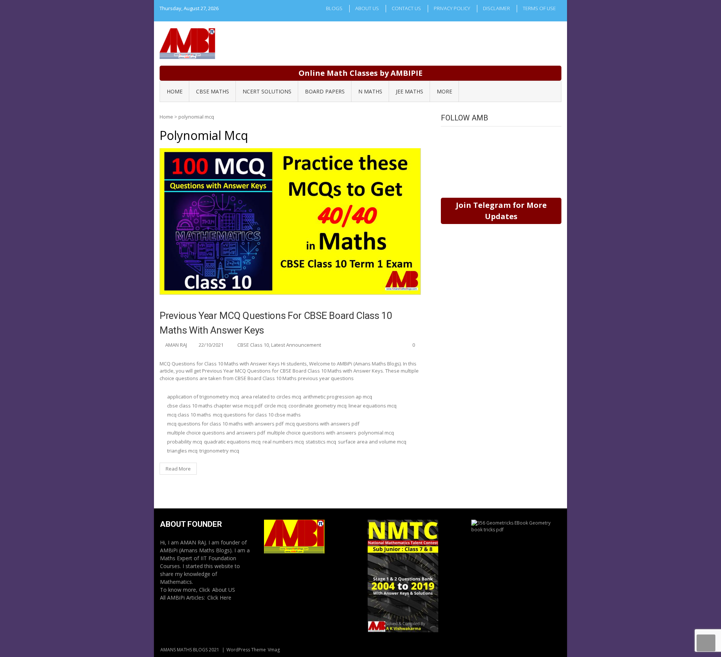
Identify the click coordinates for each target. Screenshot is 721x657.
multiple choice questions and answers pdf (216, 432)
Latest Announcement (296, 344)
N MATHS (370, 91)
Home (166, 116)
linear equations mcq (372, 405)
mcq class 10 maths (189, 414)
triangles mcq (182, 450)
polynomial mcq (376, 432)
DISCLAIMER (496, 8)
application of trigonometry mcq (203, 396)
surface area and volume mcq (372, 441)
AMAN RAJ (176, 344)
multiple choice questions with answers (311, 432)
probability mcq (184, 441)
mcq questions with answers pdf (322, 423)
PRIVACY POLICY (452, 8)
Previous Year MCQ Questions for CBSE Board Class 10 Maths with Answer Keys (276, 323)
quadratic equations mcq (232, 441)
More (444, 91)
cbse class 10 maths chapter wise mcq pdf (214, 405)
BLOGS (334, 8)
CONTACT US (406, 8)
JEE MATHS (409, 91)
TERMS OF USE (539, 8)
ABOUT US (367, 8)
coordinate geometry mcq (317, 405)
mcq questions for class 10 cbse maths (257, 414)
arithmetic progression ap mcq (337, 396)
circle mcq (275, 405)
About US (223, 589)
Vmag (274, 649)
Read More (178, 468)
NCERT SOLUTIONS (267, 91)
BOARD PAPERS (325, 91)
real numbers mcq (283, 441)
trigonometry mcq (219, 450)
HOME (175, 91)
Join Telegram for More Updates (501, 210)
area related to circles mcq (271, 396)
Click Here (219, 597)
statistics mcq (321, 441)
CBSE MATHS (212, 91)
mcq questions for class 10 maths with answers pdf (225, 423)
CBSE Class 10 (253, 344)
